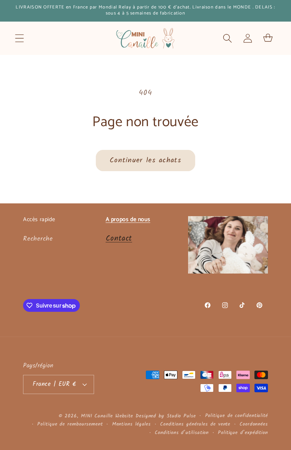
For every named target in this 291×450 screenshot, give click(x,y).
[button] (19, 38)
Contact (119, 238)
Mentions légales (131, 424)
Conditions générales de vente (195, 424)
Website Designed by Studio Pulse (155, 416)
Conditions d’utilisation (182, 433)
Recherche (38, 239)
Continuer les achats (145, 160)
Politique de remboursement (70, 424)
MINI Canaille (97, 416)
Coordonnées (254, 424)
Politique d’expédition (243, 433)
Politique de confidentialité (236, 416)
